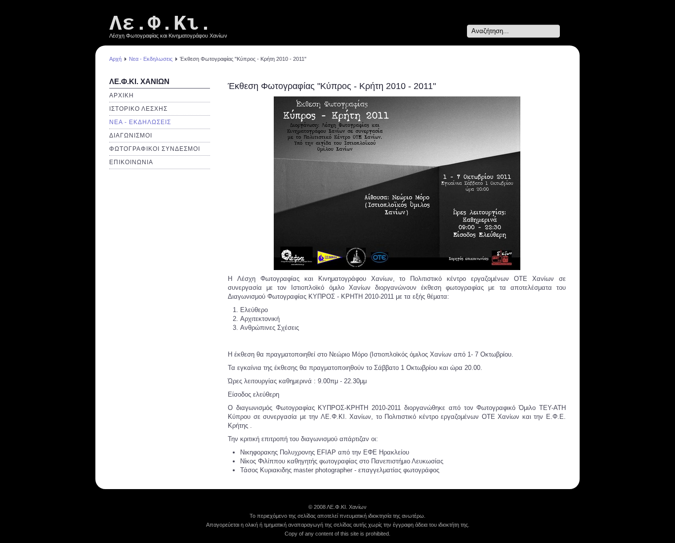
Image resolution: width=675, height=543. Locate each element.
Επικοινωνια (131, 162)
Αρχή (115, 59)
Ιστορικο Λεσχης (138, 108)
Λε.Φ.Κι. (160, 24)
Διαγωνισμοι (130, 135)
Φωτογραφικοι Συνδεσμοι (154, 148)
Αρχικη (121, 95)
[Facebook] (458, 31)
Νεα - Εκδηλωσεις (150, 59)
